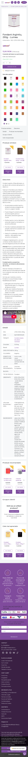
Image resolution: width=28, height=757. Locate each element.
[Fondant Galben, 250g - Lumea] (23, 78)
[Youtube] (14, 653)
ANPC (3, 716)
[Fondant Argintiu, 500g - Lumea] (8, 151)
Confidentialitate (5, 701)
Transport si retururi (6, 669)
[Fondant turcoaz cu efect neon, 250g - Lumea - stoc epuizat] (17, 119)
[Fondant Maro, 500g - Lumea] (20, 151)
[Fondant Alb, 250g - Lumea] (11, 78)
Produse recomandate (16, 131)
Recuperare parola (6, 680)
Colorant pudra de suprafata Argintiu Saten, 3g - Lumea (19, 479)
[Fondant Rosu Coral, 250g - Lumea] (5, 113)
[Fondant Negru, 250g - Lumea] (5, 78)
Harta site (3, 714)
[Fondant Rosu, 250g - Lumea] (17, 78)
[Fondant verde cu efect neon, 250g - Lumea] (11, 101)
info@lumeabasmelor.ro (9, 647)
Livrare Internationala (6, 660)
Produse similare (6, 128)
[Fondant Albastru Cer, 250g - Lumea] (23, 90)
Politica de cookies (17, 741)
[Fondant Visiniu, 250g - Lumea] (23, 107)
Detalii (4, 131)
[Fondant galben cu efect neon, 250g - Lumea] (5, 107)
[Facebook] (3, 653)
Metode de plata (5, 667)
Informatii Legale (5, 694)
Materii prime (4, 6)
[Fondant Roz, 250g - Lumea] (11, 90)
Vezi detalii (8, 167)
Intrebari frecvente (6, 711)
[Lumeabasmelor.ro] (7, 2)
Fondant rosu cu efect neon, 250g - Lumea (8, 479)
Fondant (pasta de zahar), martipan (18, 339)
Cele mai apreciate (8, 138)
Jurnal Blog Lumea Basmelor (9, 692)
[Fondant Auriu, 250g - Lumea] (5, 96)
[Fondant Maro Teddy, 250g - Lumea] (23, 113)
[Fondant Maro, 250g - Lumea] (5, 84)
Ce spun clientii (7, 134)
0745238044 (6, 645)
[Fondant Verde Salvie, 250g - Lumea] (11, 119)
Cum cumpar (4, 663)
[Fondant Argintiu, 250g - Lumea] (17, 96)
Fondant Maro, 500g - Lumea (20, 159)
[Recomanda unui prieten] (9, 124)
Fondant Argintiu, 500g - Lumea (8, 159)
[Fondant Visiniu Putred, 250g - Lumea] (11, 113)
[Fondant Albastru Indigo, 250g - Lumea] (17, 113)
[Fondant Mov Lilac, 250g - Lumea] (5, 119)
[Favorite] (15, 2)
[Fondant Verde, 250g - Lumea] (5, 90)
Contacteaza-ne (5, 709)
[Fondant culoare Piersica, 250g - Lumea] (11, 107)
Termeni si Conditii (6, 697)
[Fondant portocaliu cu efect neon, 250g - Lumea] (17, 107)
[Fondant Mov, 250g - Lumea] (11, 96)
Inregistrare (4, 677)
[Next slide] (23, 160)
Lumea (16, 347)
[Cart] (18, 2)
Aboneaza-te (14, 636)
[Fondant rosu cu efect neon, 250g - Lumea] (17, 101)
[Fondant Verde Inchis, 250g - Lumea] (11, 84)
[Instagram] (7, 653)
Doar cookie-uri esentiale (14, 751)
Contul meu (4, 675)
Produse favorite (5, 684)
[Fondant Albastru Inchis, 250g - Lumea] (17, 84)
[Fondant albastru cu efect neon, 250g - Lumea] (23, 96)
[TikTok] (17, 653)
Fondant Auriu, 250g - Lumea (7, 543)
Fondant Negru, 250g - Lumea (20, 543)
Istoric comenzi (5, 682)
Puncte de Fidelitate (6, 699)
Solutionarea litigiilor (6, 718)
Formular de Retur (6, 686)
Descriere (17, 128)
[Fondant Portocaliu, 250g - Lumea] (5, 101)
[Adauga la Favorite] (11, 148)
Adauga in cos (11, 66)
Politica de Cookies (6, 703)
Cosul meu (4, 665)
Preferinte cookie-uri (14, 754)
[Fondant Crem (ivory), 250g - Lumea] (23, 84)
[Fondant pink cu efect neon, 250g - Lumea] (17, 90)
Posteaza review (14, 511)
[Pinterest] (10, 653)
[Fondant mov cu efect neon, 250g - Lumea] (23, 101)
